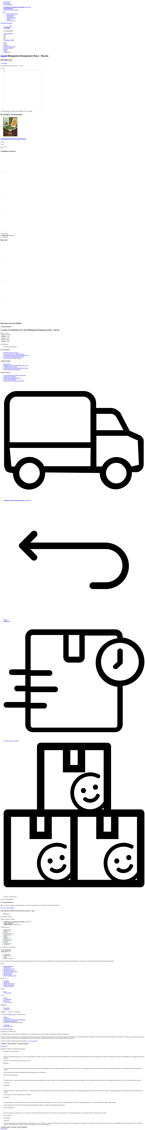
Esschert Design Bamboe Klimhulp (12, 378)
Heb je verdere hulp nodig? (10, 975)
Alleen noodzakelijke (12, 1043)
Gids (5, 991)
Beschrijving (5, 233)
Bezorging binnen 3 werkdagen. (11, 9)
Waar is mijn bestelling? (12, 13)
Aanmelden (6, 980)
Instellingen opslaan (5, 1127)
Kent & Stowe (7, 364)
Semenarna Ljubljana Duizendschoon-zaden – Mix (16, 365)
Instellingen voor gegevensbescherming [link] (13, 1022)
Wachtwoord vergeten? (9, 983)
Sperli (4, 55)
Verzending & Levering (9, 969)
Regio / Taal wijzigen (15, 1011)
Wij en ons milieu (8, 1002)
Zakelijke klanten (8, 974)
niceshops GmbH (11, 1014)
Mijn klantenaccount (8, 970)
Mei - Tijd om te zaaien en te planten (12, 358)
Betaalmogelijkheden (9, 966)
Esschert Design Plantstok (10, 379)
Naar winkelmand (8, 4)
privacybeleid (34, 1041)
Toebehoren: (5, 237)
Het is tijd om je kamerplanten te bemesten (14, 356)
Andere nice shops (8, 1026)
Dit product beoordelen (6, 326)
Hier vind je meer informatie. (7, 907)
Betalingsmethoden (11, 18)
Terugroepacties (7, 992)
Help (5, 12)
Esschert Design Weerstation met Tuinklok (14, 380)
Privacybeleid (7, 1018)
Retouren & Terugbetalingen (10, 971)
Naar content (7, 3)
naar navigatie (7, 1)
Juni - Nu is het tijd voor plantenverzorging (14, 354)
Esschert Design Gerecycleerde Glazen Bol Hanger (16, 368)
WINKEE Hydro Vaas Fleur (10, 366)
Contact (8, 19)
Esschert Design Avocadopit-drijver (12, 369)
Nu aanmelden (7, 28)
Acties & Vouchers (8, 973)
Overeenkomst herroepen (7, 1029)
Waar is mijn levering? (9, 985)
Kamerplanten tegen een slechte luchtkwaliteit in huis (16, 355)
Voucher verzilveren (8, 986)
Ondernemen (7, 1025)
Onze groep (6, 1000)
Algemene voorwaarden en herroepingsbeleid (14, 1019)
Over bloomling (7, 999)
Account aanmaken (8, 33)
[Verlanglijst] (5, 36)
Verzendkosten (10, 16)
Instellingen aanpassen (23, 1043)
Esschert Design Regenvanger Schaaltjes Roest (15, 375)
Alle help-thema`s (11, 20)
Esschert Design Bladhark (10, 376)
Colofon (6, 1017)
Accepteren (3, 1043)
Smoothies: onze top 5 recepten (11, 352)
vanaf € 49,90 (17, 7)
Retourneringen (10, 15)
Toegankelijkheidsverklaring (10, 1021)
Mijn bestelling (7, 967)
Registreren (6, 982)
